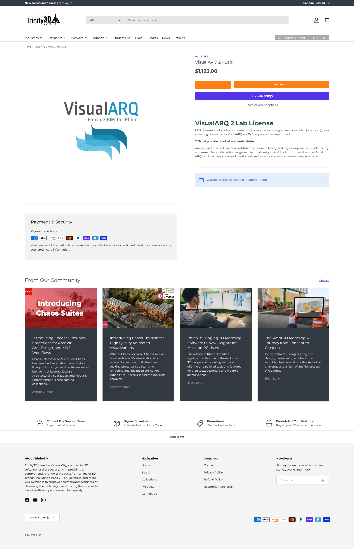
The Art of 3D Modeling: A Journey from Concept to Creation (287, 343)
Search (146, 472)
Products (148, 486)
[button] (327, 20)
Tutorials (98, 38)
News (166, 38)
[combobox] (187, 20)
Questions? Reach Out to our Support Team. (237, 179)
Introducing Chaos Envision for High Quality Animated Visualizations (137, 343)
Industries (32, 38)
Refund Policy (213, 479)
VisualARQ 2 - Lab (57, 47)
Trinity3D (36, 535)
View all (324, 280)
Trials (138, 38)
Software (77, 38)
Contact (209, 465)
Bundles (152, 38)
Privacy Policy (213, 472)
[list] (102, 129)
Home (28, 47)
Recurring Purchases (218, 486)
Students (119, 38)
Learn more (64, 2)
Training (179, 38)
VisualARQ (40, 47)
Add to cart (281, 84)
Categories (55, 38)
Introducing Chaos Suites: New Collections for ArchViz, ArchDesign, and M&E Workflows (59, 345)
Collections (149, 479)
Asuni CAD (201, 56)
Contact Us (149, 494)
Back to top (177, 436)
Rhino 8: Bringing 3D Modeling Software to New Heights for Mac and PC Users (214, 343)
